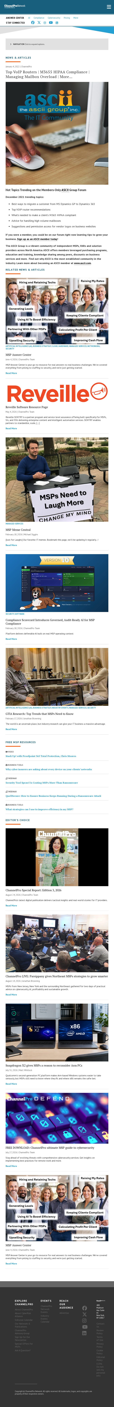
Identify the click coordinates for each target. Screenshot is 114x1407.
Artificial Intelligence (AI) (19, 346)
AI (29, 17)
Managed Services (78, 346)
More (75, 17)
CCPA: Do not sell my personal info (100, 1369)
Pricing (67, 17)
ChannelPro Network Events (46, 1309)
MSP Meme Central (18, 530)
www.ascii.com (82, 263)
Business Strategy (42, 346)
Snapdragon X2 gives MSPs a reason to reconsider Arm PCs (44, 1065)
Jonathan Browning (32, 718)
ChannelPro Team (27, 359)
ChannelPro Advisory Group (22, 1332)
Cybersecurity (54, 17)
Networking (93, 346)
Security (10, 348)
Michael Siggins (31, 534)
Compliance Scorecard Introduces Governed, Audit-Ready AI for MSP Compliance (50, 621)
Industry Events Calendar (45, 1318)
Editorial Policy (100, 1359)
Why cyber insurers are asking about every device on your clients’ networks (49, 769)
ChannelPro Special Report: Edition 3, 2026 (33, 890)
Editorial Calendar (24, 1319)
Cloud (55, 346)
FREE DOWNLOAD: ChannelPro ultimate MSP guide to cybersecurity (50, 1147)
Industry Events (60, 708)
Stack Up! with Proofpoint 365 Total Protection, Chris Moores (41, 756)
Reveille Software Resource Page (27, 407)
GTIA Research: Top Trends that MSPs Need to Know (39, 714)
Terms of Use (99, 1338)
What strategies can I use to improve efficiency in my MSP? (39, 809)
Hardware (63, 346)
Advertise (64, 1312)
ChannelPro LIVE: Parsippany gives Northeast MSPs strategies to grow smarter (57, 976)
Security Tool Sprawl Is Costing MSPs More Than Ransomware (42, 782)
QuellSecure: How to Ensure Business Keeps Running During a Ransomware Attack (53, 796)
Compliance (39, 17)
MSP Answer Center (18, 355)
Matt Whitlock (25, 1070)
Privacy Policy (99, 1345)
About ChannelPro (24, 1309)
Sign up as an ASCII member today (37, 239)
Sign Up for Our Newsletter (22, 1338)
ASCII (65, 190)
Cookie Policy (99, 1352)
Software (19, 614)
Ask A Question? (23, 1350)
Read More (11, 373)
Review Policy (100, 1332)
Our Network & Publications (22, 1325)
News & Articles (18, 57)
